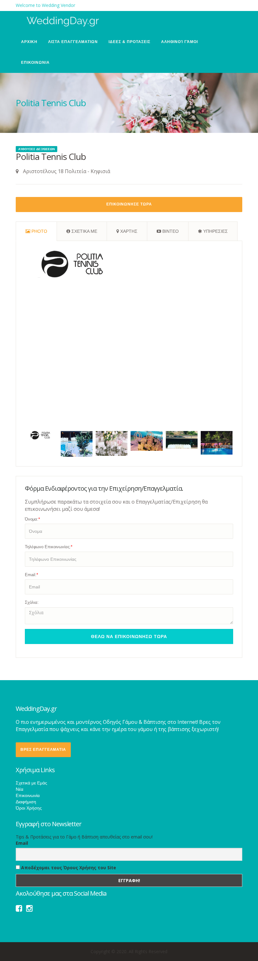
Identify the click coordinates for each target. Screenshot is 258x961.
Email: (31, 574)
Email (22, 843)
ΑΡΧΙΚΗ (29, 42)
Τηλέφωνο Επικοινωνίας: (48, 546)
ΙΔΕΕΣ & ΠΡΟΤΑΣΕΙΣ (129, 42)
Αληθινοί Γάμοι (179, 42)
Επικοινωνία (28, 795)
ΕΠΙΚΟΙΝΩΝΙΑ (35, 62)
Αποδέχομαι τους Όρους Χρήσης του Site (68, 868)
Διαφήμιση (26, 801)
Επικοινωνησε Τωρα (129, 204)
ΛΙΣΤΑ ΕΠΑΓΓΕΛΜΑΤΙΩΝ (73, 42)
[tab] (36, 231)
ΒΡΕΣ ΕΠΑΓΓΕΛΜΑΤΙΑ (43, 749)
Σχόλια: (32, 602)
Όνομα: (32, 519)
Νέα (19, 789)
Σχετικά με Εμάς (31, 782)
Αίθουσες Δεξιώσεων (36, 149)
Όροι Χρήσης (29, 808)
